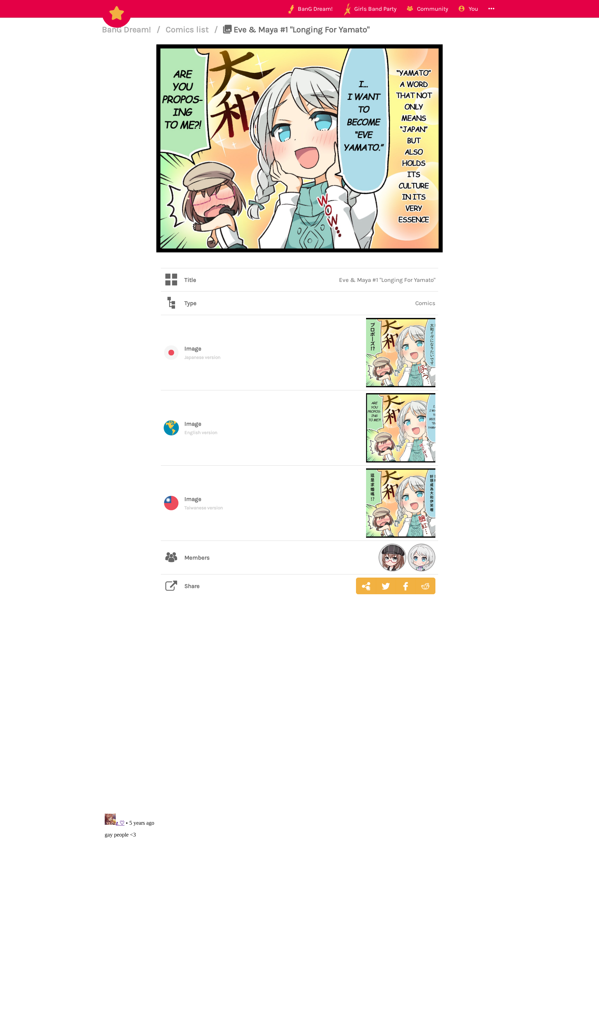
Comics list (188, 29)
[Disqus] (299, 709)
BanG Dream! (127, 29)
